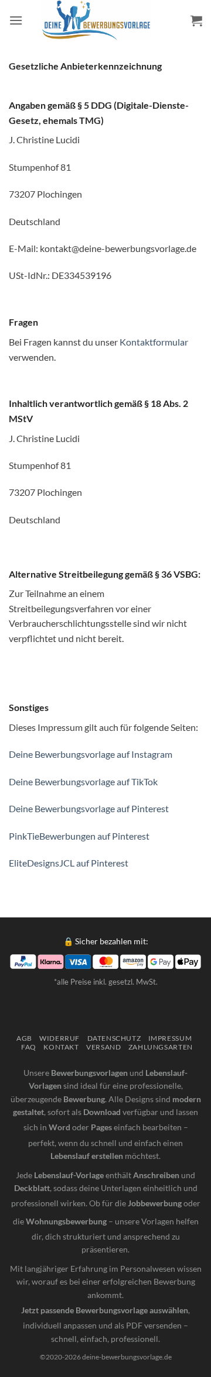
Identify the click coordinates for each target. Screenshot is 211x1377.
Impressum (170, 1038)
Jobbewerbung (155, 1203)
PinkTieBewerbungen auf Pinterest (79, 835)
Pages (101, 1127)
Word (59, 1127)
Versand (103, 1047)
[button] (16, 20)
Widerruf (59, 1038)
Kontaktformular (154, 341)
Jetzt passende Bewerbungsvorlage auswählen (104, 1310)
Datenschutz (114, 1038)
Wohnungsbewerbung (66, 1221)
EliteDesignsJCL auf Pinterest (68, 862)
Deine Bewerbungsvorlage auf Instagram (90, 754)
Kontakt (61, 1047)
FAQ (28, 1047)
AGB (24, 1038)
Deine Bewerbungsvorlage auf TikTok (83, 781)
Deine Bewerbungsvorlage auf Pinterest (89, 808)
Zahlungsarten (160, 1047)
